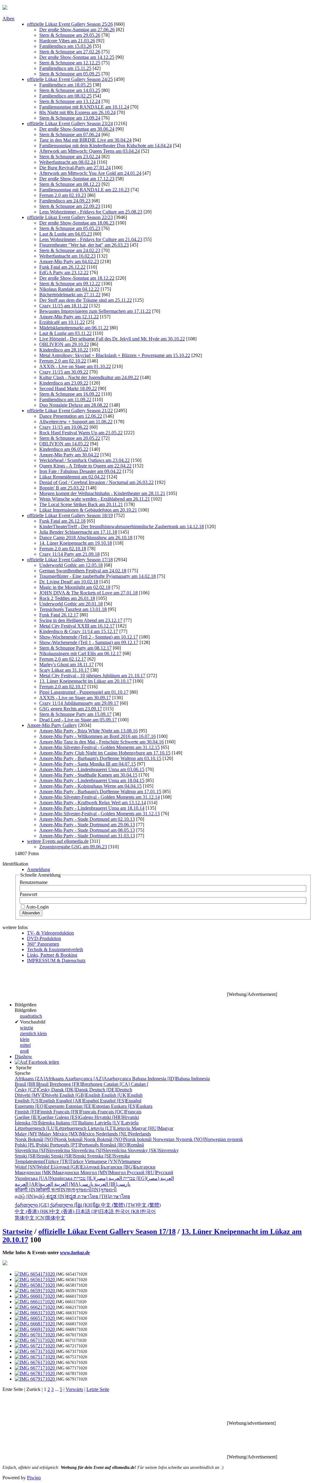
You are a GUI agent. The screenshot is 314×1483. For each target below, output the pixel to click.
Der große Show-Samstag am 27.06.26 (77, 29)
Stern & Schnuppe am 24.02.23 (69, 250)
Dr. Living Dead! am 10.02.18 (68, 581)
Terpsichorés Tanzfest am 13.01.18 (73, 609)
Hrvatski (116, 1117)
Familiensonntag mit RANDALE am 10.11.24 (84, 106)
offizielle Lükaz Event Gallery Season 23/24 (70, 123)
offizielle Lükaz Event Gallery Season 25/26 (70, 24)
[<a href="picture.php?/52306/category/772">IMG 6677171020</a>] (35, 1367)
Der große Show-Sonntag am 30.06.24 (76, 129)
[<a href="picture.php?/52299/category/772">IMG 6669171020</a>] (35, 1329)
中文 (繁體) (131, 1205)
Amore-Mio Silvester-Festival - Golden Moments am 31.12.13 (99, 813)
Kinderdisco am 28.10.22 (63, 349)
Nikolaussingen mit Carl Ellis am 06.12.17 (80, 653)
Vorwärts (74, 1389)
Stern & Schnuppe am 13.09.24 (69, 118)
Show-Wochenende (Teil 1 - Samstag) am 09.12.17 (88, 642)
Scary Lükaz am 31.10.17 (64, 670)
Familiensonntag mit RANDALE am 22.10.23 (84, 189)
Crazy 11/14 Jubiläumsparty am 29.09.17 (79, 703)
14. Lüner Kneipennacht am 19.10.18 (75, 543)
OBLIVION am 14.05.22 (64, 443)
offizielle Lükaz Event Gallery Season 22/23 (70, 217)
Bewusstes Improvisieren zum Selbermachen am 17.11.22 (95, 311)
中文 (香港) (45, 1211)
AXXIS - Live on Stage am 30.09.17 (75, 697)
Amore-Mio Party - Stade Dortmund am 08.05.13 (87, 830)
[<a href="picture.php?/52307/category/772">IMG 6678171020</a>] (35, 1373)
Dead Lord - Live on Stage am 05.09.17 (78, 719)
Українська (44, 1178)
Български (128, 1167)
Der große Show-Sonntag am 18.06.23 (76, 222)
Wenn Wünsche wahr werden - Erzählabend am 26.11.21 (94, 498)
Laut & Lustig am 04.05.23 (65, 233)
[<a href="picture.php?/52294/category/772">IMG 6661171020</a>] (35, 1301)
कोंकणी (33, 1189)
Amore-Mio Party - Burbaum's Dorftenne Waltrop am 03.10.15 (100, 758)
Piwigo (34, 1477)
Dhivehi (37, 1095)
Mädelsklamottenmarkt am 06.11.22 (74, 327)
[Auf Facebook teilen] (37, 1062)
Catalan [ (126, 1084)
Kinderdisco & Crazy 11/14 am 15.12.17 (78, 631)
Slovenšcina (43, 1150)
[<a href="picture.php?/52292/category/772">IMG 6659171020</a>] (35, 1290)
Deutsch (110, 1089)
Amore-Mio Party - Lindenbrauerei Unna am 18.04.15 (91, 780)
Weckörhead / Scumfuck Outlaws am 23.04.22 (84, 460)
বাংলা (63, 1189)
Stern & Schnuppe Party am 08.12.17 (75, 648)
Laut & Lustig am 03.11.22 (65, 333)
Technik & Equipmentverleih (55, 949)
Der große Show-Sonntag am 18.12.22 (76, 278)
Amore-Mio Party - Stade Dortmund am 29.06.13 (87, 824)
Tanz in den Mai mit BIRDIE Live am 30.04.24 (85, 140)
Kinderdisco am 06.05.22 (63, 449)
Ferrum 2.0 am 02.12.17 (62, 659)
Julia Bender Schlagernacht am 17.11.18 (78, 532)
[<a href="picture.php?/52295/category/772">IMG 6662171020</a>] (35, 1307)
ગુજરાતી (96, 1189)
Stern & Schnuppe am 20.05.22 (69, 438)
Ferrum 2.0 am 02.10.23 (62, 195)
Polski (32, 1144)
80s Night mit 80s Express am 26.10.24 (77, 112)
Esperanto (40, 1106)
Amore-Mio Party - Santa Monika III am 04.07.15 (87, 763)
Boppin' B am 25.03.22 (62, 487)
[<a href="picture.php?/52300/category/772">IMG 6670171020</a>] (35, 1334)
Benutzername (34, 882)
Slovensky (153, 1150)
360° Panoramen (43, 944)
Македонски (47, 1172)
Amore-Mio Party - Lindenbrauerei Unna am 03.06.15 (91, 769)
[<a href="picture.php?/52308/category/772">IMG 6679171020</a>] (35, 1378)
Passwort (28, 894)
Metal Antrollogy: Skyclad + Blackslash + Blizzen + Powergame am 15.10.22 (114, 355)
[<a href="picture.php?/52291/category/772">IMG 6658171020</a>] (35, 1285)
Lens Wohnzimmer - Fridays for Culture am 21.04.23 (90, 239)
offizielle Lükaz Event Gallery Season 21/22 (70, 410)
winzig (26, 1027)
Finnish (34, 1111)
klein (24, 1039)
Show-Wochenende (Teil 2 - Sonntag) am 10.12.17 (88, 637)
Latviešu (117, 1122)
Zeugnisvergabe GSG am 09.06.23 (73, 846)
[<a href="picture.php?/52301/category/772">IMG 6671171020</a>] (35, 1340)
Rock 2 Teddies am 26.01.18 (67, 598)
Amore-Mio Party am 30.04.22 (69, 454)
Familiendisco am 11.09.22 (65, 399)
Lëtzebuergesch (51, 1128)
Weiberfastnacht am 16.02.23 (67, 256)
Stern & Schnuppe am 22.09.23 (69, 206)
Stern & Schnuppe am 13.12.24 (69, 101)
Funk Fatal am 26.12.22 (62, 267)
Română (122, 1144)
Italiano (75, 1122)
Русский (150, 1172)
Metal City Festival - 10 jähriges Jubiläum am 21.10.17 (92, 675)
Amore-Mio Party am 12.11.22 (69, 316)
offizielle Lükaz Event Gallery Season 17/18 (70, 559)
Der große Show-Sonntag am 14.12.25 (76, 57)
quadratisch (31, 1016)
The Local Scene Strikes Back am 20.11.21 (81, 504)
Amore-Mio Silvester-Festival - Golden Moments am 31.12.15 (99, 747)
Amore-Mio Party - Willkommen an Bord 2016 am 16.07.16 (97, 736)
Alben (8, 18)
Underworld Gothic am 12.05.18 (71, 565)
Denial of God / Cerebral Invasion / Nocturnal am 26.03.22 (96, 482)
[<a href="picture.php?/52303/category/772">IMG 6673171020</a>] (35, 1351)
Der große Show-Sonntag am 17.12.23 (76, 178)
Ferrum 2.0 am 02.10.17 (62, 686)
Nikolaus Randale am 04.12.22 (69, 289)
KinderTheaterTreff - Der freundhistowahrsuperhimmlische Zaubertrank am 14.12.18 (121, 526)
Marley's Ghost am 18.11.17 (66, 664)
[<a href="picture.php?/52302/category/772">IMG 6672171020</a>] (35, 1345)
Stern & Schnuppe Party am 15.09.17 (75, 714)
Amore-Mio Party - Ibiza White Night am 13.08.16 (88, 730)
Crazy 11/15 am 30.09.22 (63, 372)
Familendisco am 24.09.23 (64, 200)
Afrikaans (40, 1078)
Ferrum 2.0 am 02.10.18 (62, 548)
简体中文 (40, 1217)
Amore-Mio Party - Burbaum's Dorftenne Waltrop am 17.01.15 (100, 791)
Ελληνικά (76, 1167)
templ (30, 1161)
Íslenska (35, 1122)
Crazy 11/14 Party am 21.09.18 (69, 554)
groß (24, 1051)
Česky (33, 1089)
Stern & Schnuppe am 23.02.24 (69, 156)
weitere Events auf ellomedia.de (58, 841)
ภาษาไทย (103, 1196)
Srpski (33, 1155)
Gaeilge (35, 1117)
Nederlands (123, 1133)
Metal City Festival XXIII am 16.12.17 (77, 625)
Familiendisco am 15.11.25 (65, 68)
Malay (34, 1133)
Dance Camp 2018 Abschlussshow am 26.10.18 (85, 537)
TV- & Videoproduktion (50, 933)
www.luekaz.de (75, 1252)
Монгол (103, 1172)
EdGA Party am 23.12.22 (64, 272)
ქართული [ (45, 1205)
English (80, 1095)
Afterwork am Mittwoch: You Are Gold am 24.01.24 (90, 173)
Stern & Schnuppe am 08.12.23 (69, 184)
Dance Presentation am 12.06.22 (70, 416)
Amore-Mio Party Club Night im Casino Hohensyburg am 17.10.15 (104, 752)
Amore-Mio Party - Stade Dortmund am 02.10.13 (87, 819)
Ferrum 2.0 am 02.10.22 (62, 360)
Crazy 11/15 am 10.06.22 (63, 427)
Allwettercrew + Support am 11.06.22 (76, 421)
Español (78, 1100)
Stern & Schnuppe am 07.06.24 (69, 134)
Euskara (131, 1106)
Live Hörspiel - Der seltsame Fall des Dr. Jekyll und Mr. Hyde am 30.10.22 (112, 338)
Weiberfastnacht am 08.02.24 (67, 162)
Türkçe (65, 1161)
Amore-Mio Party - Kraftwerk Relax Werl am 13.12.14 (92, 802)
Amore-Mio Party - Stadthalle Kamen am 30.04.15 (88, 775)
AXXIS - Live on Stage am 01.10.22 (75, 366)
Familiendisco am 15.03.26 (65, 46)
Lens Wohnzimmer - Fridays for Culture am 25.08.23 (90, 211)
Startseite (17, 1231)
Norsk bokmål (49, 1139)
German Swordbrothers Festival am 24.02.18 (82, 570)
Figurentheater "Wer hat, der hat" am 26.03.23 (84, 245)
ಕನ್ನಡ (61, 1196)
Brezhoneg (77, 1084)
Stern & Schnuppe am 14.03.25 (69, 90)
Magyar (152, 1128)
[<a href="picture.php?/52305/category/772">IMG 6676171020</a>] (35, 1362)
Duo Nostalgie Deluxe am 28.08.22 (73, 405)
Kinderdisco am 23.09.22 (63, 383)
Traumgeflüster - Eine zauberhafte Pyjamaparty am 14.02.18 (97, 576)
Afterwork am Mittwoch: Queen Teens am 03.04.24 (89, 151)
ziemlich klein (33, 1033)
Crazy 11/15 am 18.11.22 (63, 305)
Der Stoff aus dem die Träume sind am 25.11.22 (85, 300)
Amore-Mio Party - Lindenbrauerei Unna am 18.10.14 (91, 808)
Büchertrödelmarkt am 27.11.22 (70, 294)
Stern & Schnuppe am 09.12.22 (69, 283)
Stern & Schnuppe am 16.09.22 (69, 394)
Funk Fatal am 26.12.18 (62, 521)
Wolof (33, 1167)
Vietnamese (113, 1161)
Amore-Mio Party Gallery (52, 725)
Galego (74, 1117)
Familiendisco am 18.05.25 (65, 84)
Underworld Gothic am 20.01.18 (71, 603)
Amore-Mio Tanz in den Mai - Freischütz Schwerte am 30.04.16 (101, 741)
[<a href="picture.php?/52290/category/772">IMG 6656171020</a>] (35, 1279)
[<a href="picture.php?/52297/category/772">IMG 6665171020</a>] (35, 1318)
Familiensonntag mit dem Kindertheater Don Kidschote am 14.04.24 (105, 145)
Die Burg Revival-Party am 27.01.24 (75, 167)
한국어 (135, 1211)
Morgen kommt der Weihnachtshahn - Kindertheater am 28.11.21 (102, 493)
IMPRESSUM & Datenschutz (56, 960)
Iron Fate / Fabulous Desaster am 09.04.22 (80, 471)
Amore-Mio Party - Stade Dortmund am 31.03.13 (87, 835)
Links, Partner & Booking (52, 955)
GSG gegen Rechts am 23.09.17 (70, 708)
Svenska (108, 1155)
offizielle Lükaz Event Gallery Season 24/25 (70, 79)
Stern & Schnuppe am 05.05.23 (69, 228)
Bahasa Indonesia (171, 1078)
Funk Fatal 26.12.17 (58, 614)
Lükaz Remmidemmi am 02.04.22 (72, 476)
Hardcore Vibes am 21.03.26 (67, 40)
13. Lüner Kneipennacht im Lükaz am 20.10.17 (85, 681)
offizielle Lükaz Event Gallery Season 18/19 (70, 515)
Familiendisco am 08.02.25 (65, 95)
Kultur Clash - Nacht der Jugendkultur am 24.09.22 (89, 377)
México (74, 1133)
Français (75, 1111)
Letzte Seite (97, 1389)
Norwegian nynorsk (198, 1139)
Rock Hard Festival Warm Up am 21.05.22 (81, 432)
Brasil (32, 1084)
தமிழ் (30, 1196)
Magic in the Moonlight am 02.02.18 (74, 587)
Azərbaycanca (98, 1078)
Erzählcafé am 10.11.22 (62, 322)
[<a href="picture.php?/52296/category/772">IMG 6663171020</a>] (35, 1312)
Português (75, 1144)
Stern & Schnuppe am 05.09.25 (69, 73)
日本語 (95, 1211)
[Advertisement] (114, 982)
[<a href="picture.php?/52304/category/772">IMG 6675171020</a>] (35, 1356)
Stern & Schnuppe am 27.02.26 (69, 51)
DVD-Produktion (44, 938)
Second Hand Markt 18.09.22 (68, 388)
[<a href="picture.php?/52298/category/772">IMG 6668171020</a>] (35, 1323)
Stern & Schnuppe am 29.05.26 (69, 35)
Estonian (88, 1106)
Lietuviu (110, 1128)
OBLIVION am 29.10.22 (64, 344)
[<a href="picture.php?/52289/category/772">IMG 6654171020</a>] (35, 1274)
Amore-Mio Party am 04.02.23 (69, 261)
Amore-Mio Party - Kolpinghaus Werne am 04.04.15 (90, 786)
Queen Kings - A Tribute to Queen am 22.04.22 (85, 465)
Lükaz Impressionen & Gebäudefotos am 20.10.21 (88, 510)
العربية (74, 1184)
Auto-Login (37, 906)
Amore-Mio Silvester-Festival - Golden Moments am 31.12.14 (99, 797)
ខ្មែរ (88, 1205)
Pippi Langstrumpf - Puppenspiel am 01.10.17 (83, 692)
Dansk (70, 1089)
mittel (25, 1045)
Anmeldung (38, 869)
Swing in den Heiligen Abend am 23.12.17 (80, 620)
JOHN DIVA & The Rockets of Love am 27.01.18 (88, 592)
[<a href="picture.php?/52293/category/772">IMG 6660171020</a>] (35, 1296)
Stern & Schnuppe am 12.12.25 (69, 62)
